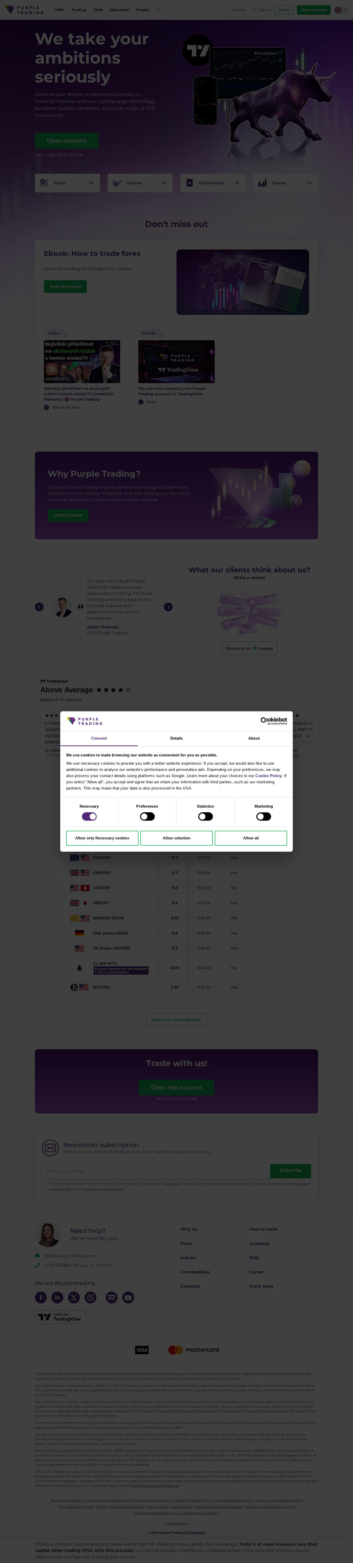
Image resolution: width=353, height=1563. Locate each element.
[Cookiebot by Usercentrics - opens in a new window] (264, 721)
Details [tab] (176, 738)
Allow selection (176, 838)
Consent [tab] (99, 738)
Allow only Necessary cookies (102, 838)
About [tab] (254, 738)
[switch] (147, 817)
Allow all (251, 838)
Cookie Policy (268, 775)
